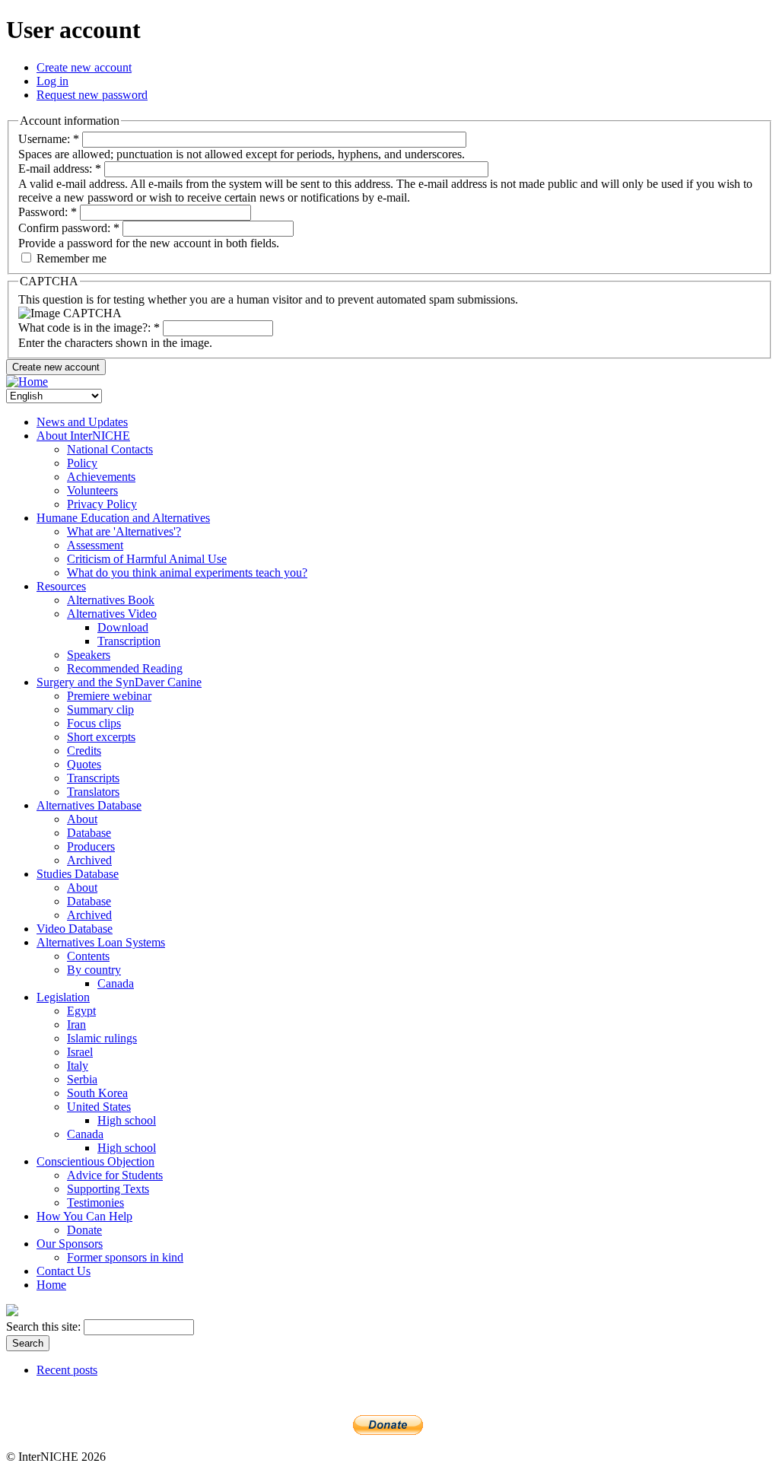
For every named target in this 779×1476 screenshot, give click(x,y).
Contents (88, 956)
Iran (76, 1024)
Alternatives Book (110, 599)
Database (89, 832)
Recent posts (67, 1369)
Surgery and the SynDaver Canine (119, 682)
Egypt (81, 1010)
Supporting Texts (108, 1188)
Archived (89, 860)
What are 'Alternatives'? (124, 531)
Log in (52, 81)
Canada (115, 983)
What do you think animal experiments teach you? (187, 572)
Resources (61, 586)
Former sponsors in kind (125, 1257)
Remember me (70, 258)
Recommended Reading (125, 668)
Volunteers (92, 490)
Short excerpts (101, 736)
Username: (48, 138)
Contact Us (64, 1270)
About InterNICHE (83, 435)
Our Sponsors (70, 1243)
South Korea (97, 1092)
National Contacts (110, 449)
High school (126, 1120)
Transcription (129, 641)
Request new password (92, 94)
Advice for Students (115, 1175)
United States (99, 1106)
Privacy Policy (102, 504)
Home (51, 1284)
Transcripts (93, 777)
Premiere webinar (109, 695)
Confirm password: (68, 227)
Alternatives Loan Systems (101, 942)
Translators (93, 791)
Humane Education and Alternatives (123, 517)
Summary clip (100, 709)
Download (122, 627)
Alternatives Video (112, 613)
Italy (77, 1065)
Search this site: (45, 1326)
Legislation (63, 997)
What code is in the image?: (89, 327)
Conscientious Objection (95, 1161)
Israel (80, 1051)
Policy (82, 462)
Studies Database (78, 873)
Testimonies (95, 1202)
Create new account (84, 67)
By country (94, 969)
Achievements (101, 476)
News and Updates (82, 421)
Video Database (75, 928)
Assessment (95, 545)
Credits (84, 750)
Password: (47, 211)
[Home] (27, 381)
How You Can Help (84, 1216)
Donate (84, 1229)
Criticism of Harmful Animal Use (147, 558)
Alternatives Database (89, 805)
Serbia (82, 1079)
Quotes (84, 764)
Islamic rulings (102, 1038)
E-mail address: (59, 168)
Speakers (88, 654)
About (82, 819)
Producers (91, 846)
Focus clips (94, 723)
